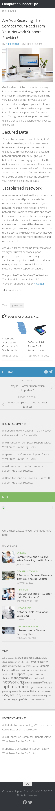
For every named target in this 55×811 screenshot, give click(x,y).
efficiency (20, 666)
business (29, 657)
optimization (17, 305)
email (28, 665)
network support (32, 682)
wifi (35, 699)
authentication (8, 658)
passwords (15, 691)
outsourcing (45, 687)
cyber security (39, 661)
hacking (5, 670)
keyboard (30, 674)
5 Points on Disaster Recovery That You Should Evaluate (34, 577)
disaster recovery (27, 571)
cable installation (41, 658)
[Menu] (51, 4)
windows (41, 699)
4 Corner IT (40, 283)
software (40, 695)
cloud (4, 662)
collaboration (14, 661)
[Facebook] (46, 372)
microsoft (33, 678)
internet (42, 670)
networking (24, 608)
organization (34, 687)
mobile (42, 678)
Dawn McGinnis (13, 478)
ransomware (44, 691)
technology (9, 699)
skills (34, 696)
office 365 (46, 682)
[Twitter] (51, 372)
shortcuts (27, 695)
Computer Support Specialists (22, 4)
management (19, 678)
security (15, 695)
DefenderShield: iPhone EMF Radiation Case (37, 346)
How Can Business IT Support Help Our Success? (34, 595)
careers (21, 552)
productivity (29, 691)
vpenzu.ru (10, 454)
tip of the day (25, 699)
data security (9, 665)
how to (23, 670)
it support (9, 11)
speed (48, 695)
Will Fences (11, 442)
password (6, 691)
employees (36, 666)
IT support (18, 674)
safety (5, 695)
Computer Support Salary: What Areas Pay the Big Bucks (34, 558)
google (45, 666)
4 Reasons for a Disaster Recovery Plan (31, 632)
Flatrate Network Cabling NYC (21, 430)
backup (19, 657)
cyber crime (26, 662)
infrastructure (32, 670)
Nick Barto (12, 43)
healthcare (14, 670)
